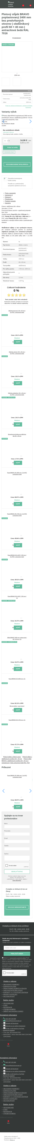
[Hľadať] (6, 4)
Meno (6, 823)
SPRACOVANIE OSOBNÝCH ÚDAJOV (15, 988)
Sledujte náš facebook (11, 1023)
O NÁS (5, 1005)
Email (6, 838)
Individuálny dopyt (9, 152)
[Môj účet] (28, 4)
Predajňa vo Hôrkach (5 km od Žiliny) (15, 926)
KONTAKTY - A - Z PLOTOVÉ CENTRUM (15, 992)
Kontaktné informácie (8, 1015)
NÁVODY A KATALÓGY (10, 994)
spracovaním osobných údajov (18, 958)
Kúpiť (18, 342)
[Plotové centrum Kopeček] (12, 4)
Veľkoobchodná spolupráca (17, 164)
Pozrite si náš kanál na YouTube (14, 1028)
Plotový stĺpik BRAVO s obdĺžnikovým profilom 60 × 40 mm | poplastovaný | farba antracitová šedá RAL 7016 (16, 761)
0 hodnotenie (16, 38)
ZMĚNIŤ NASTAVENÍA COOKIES (13, 1011)
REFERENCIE (7, 1007)
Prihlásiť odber (17, 953)
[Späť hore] (31, 1142)
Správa (6, 853)
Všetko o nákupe (9, 981)
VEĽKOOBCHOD (8, 1003)
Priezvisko (7, 831)
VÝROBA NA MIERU (9, 1009)
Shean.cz (12, 1140)
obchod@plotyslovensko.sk (13, 1021)
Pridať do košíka (12, 147)
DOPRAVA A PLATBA (9, 986)
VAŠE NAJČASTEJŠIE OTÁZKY (13, 990)
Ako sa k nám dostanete (17, 907)
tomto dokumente (17, 880)
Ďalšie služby (8, 1000)
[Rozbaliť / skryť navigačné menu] (2, 4)
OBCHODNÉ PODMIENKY (11, 984)
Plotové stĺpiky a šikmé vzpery (12, 757)
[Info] (20, 4)
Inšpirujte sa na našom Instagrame (15, 1026)
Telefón (6, 845)
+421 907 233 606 (10, 1019)
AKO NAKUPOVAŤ (9, 996)
